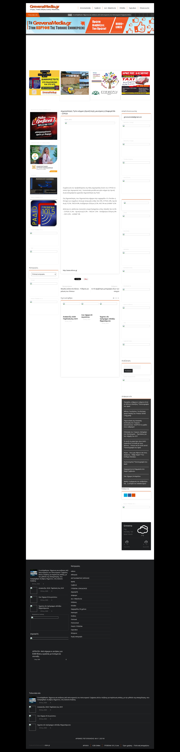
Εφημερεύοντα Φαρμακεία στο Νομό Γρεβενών (134, 470)
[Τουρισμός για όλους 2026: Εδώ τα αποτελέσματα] (108, 308)
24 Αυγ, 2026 (37, 681)
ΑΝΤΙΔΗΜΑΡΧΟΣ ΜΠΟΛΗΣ (80, 578)
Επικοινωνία (144, 8)
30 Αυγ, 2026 (68, 319)
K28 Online (96, 745)
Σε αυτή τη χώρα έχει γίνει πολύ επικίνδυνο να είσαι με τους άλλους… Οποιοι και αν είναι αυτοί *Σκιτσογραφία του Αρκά (136, 444)
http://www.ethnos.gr (70, 270)
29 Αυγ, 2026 (86, 323)
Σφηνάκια (132, 8)
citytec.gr (47, 745)
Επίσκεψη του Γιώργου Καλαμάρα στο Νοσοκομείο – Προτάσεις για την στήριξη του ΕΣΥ (135, 434)
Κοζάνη (73, 616)
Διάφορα (74, 595)
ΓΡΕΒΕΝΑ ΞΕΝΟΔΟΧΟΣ (79, 588)
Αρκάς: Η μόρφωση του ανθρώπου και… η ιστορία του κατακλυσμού (135, 482)
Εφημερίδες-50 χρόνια (78, 609)
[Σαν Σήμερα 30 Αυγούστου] (71, 307)
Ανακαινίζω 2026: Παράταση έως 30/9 (51, 588)
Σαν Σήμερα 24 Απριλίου (132, 476)
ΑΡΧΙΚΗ (86, 745)
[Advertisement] (90, 55)
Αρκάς (73, 582)
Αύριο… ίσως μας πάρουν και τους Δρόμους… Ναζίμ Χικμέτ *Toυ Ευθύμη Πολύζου (135, 455)
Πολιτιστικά (75, 623)
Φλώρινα (74, 633)
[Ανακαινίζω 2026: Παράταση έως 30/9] (33, 590)
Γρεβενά (97, 8)
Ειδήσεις (74, 602)
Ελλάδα (122, 8)
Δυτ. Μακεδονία (110, 8)
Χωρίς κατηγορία (76, 637)
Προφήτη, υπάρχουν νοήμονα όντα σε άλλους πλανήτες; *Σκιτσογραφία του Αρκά (136, 404)
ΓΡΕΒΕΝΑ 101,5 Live (111, 745)
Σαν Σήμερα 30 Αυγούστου (68, 316)
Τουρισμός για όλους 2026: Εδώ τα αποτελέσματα (107, 319)
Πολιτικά (74, 619)
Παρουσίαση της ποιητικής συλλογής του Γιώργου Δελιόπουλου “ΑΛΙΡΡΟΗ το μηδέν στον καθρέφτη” (135, 424)
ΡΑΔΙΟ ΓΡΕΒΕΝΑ (76, 626)
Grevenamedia (85, 8)
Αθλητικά (74, 575)
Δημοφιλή (74, 592)
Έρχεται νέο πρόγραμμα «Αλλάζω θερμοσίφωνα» (88, 319)
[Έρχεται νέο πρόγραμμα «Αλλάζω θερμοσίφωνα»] (90, 308)
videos (73, 571)
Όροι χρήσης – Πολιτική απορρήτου (136, 745)
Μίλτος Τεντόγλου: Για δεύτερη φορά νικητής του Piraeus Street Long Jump (135, 413)
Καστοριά (74, 612)
